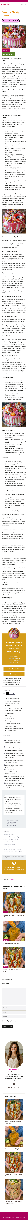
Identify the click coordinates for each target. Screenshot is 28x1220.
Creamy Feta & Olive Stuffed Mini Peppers (13, 970)
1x (7, 693)
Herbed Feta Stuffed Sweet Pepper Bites (13, 916)
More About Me (14, 1088)
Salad (5, 912)
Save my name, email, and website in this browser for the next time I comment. (14, 1021)
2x (10, 693)
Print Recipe (15, 668)
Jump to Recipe (8, 54)
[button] (22, 4)
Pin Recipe (15, 674)
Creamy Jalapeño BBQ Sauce (11, 943)
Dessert (6, 50)
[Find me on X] (14, 1084)
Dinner (6, 940)
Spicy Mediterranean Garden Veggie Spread (13, 1202)
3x (13, 693)
